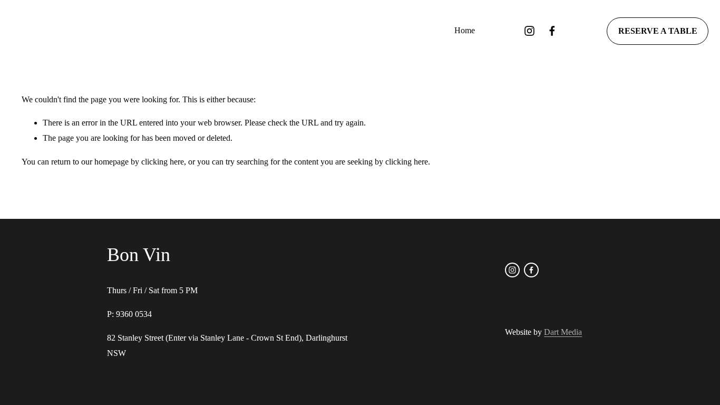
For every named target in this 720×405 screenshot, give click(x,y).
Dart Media (563, 331)
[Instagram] (529, 31)
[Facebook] (552, 31)
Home (464, 30)
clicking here (162, 161)
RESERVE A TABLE (657, 30)
